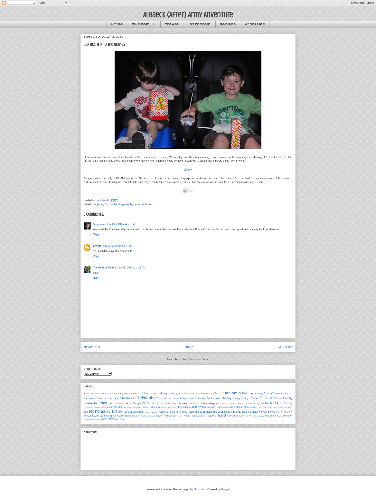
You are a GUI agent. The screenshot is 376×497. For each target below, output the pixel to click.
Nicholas (146, 204)
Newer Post (92, 347)
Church (163, 398)
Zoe (117, 419)
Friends (127, 403)
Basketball (208, 393)
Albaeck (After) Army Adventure (188, 14)
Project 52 (162, 411)
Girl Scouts (148, 403)
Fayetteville (125, 204)
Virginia (261, 416)
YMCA (111, 419)
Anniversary (134, 393)
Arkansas (155, 394)
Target (159, 415)
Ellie (264, 398)
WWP (104, 419)
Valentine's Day (235, 415)
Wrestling (96, 419)
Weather (287, 415)
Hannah (193, 403)
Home (117, 24)
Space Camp (117, 415)
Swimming (150, 416)
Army (163, 393)
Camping (287, 393)
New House (236, 407)
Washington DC (273, 415)
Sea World (281, 412)
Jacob (223, 403)
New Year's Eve (280, 407)
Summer (140, 415)
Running (246, 411)
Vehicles (253, 416)
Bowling (258, 393)
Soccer (87, 415)
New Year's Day (265, 407)
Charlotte (102, 398)
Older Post (285, 347)
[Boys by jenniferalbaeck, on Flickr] (188, 150)
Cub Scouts (173, 399)
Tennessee (169, 415)
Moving (181, 407)
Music (188, 407)
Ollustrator (199, 489)
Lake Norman (248, 403)
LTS (104, 407)
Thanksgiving (197, 415)
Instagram (199, 24)
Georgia (137, 403)
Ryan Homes (259, 411)
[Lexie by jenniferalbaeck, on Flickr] (188, 191)
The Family (143, 24)
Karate (229, 403)
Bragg (267, 393)
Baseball (199, 394)
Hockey (203, 403)
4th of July (89, 393)
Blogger (225, 489)
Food (111, 403)
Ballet (182, 393)
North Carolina (116, 411)
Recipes (228, 24)
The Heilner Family (104, 267)
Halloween (182, 403)
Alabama (104, 393)
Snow (289, 411)
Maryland (128, 407)
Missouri (146, 407)
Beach (218, 393)
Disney (226, 398)
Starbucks (130, 415)
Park (141, 411)
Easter (254, 398)
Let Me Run (267, 403)
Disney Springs (241, 398)
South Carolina (100, 415)
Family (287, 398)
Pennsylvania (151, 412)
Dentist (190, 399)
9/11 (97, 394)
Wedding (88, 419)
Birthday (248, 393)
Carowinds (89, 398)
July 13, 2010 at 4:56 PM (120, 224)
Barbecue (189, 394)
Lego (258, 403)
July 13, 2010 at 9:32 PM (116, 245)
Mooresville (157, 407)
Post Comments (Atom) (196, 359)
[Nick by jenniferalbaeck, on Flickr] (188, 169)
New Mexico (250, 407)
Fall (280, 399)
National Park (214, 407)
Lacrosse (237, 403)
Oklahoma (133, 411)
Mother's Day (170, 407)
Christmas (127, 398)
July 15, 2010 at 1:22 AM (131, 267)
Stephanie (99, 224)
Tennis (179, 416)
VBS (247, 416)
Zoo (122, 419)
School (272, 411)
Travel (172, 24)
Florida (103, 403)
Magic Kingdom (115, 407)
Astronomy (173, 394)
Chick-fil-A (113, 398)
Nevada (226, 407)
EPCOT (273, 398)
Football (119, 403)
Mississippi (137, 407)
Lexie (137, 204)
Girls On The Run (163, 403)
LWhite (97, 245)
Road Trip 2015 (196, 411)
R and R (173, 411)
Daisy (183, 398)
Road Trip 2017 (232, 411)
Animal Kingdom (119, 393)
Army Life (255, 24)
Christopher (111, 204)
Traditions (210, 415)
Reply (96, 234)
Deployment (213, 398)
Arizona (146, 393)
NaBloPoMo (199, 407)
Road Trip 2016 (214, 411)
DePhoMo (200, 398)
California (276, 393)
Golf (174, 403)
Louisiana (97, 407)
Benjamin (98, 204)
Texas (186, 415)
